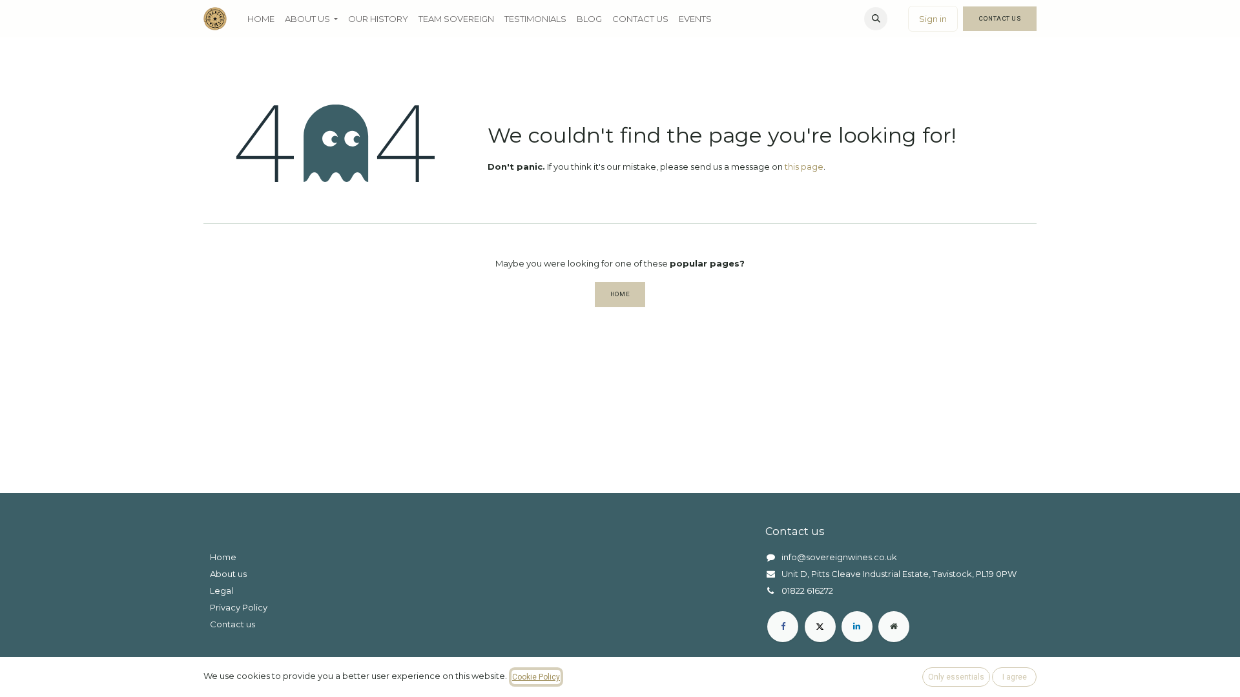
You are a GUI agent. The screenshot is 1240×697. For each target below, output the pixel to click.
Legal (221, 590)
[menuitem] (261, 18)
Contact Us (999, 18)
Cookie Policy (536, 677)
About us (228, 574)
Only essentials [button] (956, 677)
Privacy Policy (238, 607)
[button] (875, 18)
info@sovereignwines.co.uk (839, 557)
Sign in (933, 19)
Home (620, 294)
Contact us (232, 624)
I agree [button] (1014, 677)
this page (804, 166)
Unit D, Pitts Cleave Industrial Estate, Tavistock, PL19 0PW (899, 574)
